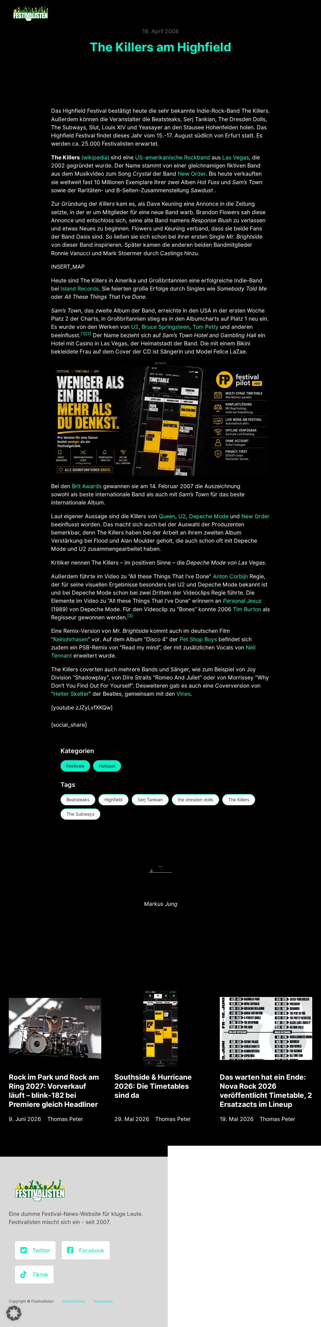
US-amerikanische (158, 157)
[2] (88, 333)
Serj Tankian (150, 799)
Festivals (75, 765)
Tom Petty (205, 326)
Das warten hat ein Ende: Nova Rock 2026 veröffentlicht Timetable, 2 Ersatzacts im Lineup (266, 1090)
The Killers (238, 799)
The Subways (80, 814)
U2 (135, 326)
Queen (167, 516)
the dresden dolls (195, 799)
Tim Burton (247, 609)
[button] (14, 1313)
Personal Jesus (242, 600)
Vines (183, 693)
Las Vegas (235, 157)
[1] (83, 333)
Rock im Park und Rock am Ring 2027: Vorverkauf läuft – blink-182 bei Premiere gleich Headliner (54, 1090)
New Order (192, 173)
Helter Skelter (71, 693)
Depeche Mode (209, 516)
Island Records (80, 288)
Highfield (113, 799)
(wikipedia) (95, 157)
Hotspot (107, 765)
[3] (130, 615)
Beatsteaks (77, 799)
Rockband (197, 157)
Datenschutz (74, 1301)
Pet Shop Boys (198, 639)
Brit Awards (87, 486)
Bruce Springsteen (165, 326)
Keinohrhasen (70, 639)
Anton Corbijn (230, 576)
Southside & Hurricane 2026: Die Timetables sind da (153, 1086)
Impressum (103, 1301)
